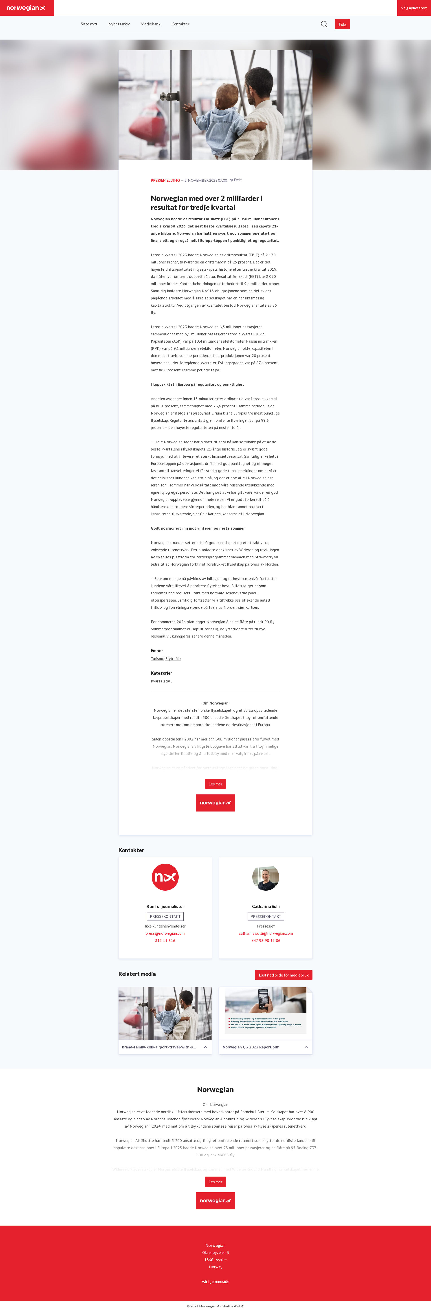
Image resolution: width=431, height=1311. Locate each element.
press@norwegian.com (165, 933)
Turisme (157, 658)
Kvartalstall (161, 681)
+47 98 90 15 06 (265, 940)
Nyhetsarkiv (119, 23)
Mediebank (151, 23)
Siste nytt (89, 23)
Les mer (215, 783)
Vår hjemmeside (215, 1281)
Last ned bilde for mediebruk (284, 974)
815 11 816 (165, 940)
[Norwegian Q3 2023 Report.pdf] (265, 1013)
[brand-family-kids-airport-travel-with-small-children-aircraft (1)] (165, 1013)
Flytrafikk (173, 658)
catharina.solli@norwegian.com (266, 933)
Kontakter (180, 23)
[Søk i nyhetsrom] (324, 24)
